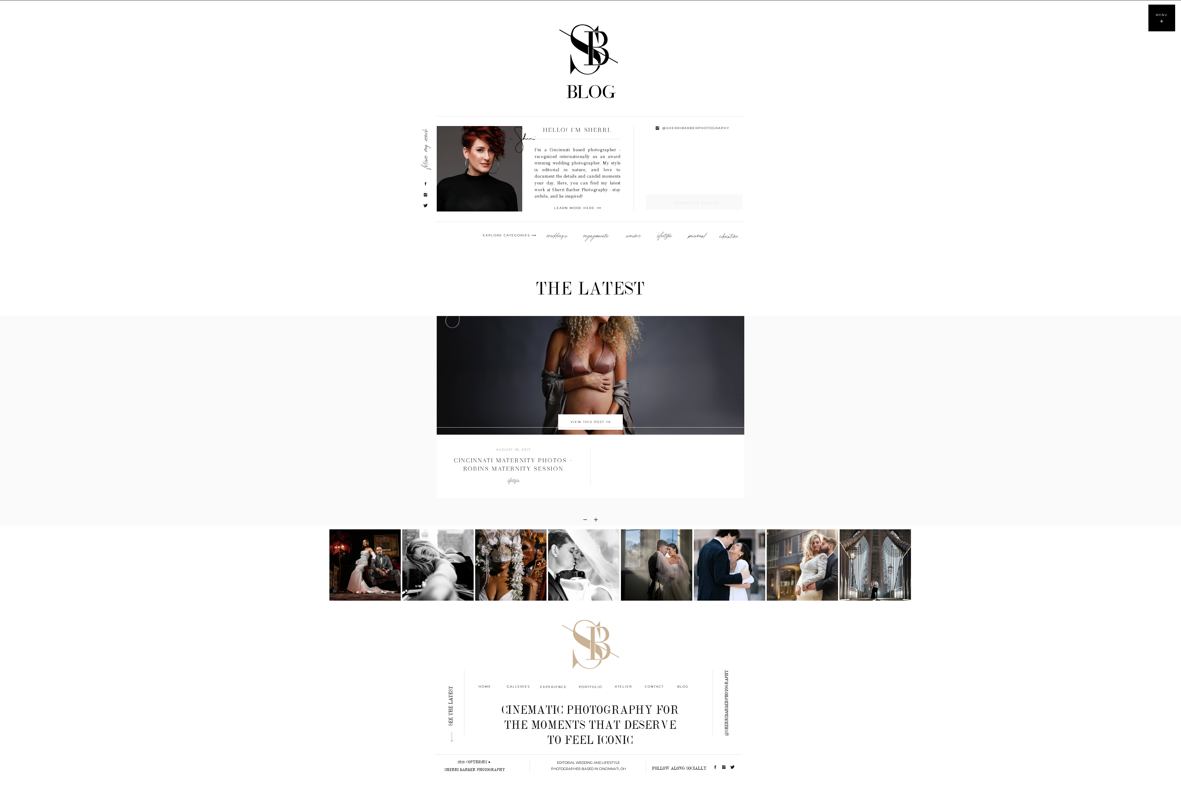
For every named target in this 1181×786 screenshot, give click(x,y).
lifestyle (514, 480)
